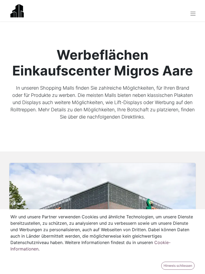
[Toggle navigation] (193, 13)
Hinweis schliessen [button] (178, 266)
